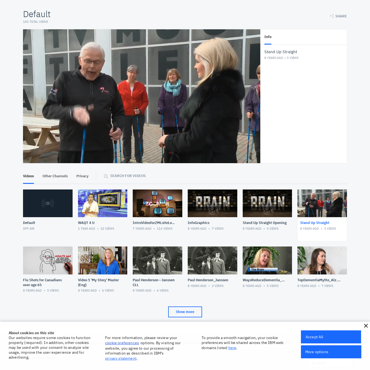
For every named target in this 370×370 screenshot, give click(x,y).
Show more (185, 311)
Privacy (82, 176)
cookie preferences (122, 342)
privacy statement (121, 358)
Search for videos (128, 175)
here (232, 347)
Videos (28, 176)
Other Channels (55, 176)
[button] (366, 326)
